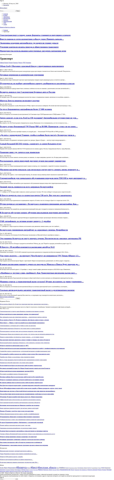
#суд (19, 471)
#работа (8, 471)
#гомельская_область (73, 467)
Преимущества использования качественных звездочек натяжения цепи (33, 51)
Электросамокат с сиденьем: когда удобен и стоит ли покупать (18, 325)
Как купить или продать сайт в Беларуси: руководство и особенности (21, 442)
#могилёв (54, 469)
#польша (108, 469)
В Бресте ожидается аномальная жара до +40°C (14, 345)
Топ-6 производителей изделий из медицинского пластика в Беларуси (20, 402)
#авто (6, 468)
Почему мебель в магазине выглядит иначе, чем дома (15, 425)
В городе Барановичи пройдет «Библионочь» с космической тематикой (21, 422)
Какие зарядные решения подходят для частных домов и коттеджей (19, 408)
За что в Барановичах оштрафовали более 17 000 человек (26, 109)
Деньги (20, 62)
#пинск (100, 469)
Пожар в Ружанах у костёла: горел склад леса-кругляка (17, 411)
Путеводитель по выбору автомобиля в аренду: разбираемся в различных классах (37, 83)
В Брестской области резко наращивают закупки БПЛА (17, 371)
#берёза (28, 467)
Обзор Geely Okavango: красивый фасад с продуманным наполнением (32, 66)
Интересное (6, 18)
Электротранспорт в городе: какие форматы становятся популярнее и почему (35, 35)
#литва (27, 469)
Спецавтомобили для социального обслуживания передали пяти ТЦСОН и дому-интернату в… (43, 178)
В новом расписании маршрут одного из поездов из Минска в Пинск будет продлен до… (40, 264)
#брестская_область (47, 467)
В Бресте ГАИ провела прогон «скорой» (11, 456)
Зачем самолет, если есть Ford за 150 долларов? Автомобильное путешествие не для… (39, 118)
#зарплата (2, 469)
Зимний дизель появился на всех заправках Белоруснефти (26, 187)
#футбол (27, 471)
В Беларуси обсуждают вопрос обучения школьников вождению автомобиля (34, 213)
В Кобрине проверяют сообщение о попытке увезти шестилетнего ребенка (22, 439)
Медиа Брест (3, 8)
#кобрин (12, 469)
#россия (12, 471)
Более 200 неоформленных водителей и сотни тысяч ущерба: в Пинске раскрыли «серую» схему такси (31, 388)
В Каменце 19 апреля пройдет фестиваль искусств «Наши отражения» (21, 397)
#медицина (35, 469)
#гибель (62, 468)
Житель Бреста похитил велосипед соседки (19, 101)
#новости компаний (93, 469)
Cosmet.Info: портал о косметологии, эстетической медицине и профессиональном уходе (25, 351)
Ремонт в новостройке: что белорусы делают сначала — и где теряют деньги (22, 337)
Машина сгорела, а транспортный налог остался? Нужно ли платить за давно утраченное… (42, 282)
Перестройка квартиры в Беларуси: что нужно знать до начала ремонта (20, 328)
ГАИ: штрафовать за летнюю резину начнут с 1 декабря (25, 221)
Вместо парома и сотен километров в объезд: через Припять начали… (32, 39)
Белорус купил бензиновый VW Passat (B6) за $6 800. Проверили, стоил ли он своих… (39, 126)
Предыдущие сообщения (7, 296)
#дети (103, 467)
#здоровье (8, 469)
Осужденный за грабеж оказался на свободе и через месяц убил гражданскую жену (25, 354)
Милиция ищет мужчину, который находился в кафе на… (16, 451)
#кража (23, 469)
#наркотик (77, 469)
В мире (5, 15)
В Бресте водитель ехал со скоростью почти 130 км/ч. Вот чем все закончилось (36, 195)
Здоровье (28, 62)
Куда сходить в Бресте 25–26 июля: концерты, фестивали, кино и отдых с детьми (24, 320)
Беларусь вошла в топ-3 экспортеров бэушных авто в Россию (27, 92)
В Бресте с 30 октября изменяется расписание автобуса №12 (27, 247)
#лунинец (31, 469)
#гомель (67, 467)
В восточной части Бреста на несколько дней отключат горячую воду (21, 365)
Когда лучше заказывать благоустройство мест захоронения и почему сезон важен (23, 360)
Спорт (5, 24)
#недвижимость (83, 469)
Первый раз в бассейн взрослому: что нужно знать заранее (16, 362)
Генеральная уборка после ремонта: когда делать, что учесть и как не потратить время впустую (27, 334)
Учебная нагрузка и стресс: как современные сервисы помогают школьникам (22, 419)
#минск (40, 469)
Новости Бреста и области (7, 27)
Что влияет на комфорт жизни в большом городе (14, 374)
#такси (23, 471)
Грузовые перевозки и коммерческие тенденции (22, 75)
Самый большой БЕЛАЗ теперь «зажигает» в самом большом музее (30, 144)
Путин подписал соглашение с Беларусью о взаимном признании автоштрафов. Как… (39, 204)
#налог (72, 469)
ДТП (4, 23)
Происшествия (7, 21)
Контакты (6, 5)
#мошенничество (65, 469)
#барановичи (12, 468)
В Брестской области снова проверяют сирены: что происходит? (19, 314)
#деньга (99, 467)
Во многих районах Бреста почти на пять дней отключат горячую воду (21, 382)
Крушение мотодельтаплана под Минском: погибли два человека (19, 405)
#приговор (2, 471)
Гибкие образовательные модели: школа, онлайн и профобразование (19, 414)
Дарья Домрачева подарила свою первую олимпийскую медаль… (18, 454)
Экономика (6, 17)
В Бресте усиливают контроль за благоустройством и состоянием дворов (22, 379)
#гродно (89, 467)
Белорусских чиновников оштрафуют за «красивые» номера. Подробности (34, 230)
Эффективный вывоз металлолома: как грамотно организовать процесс (20, 399)
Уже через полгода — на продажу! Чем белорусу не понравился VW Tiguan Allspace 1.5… (40, 256)
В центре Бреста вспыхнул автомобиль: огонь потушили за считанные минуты (24, 431)
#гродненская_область (82, 467)
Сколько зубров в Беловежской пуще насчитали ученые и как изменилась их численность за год (27, 434)
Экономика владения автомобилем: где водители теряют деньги (29, 43)
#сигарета (16, 471)
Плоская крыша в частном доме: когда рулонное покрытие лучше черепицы (21, 331)
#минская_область (47, 469)
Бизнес (6, 62)
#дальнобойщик (94, 467)
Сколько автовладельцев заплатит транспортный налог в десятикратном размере (37, 290)
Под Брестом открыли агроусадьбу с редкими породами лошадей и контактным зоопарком (27, 385)
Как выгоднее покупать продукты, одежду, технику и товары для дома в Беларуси (25, 340)
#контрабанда (18, 469)
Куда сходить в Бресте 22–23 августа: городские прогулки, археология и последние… (24, 304)
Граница (5, 20)
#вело (57, 467)
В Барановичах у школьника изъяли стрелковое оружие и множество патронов (24, 445)
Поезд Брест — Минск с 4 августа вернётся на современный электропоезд (22, 322)
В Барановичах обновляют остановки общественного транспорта (20, 416)
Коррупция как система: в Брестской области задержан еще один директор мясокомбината (27, 391)
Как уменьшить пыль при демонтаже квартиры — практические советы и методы (23, 317)
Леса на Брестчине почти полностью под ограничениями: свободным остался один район (27, 394)
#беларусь (21, 467)
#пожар (104, 469)
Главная (5, 14)
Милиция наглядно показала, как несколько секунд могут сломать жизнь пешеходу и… (40, 169)
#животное (107, 467)
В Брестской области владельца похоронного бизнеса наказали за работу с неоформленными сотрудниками (32, 348)
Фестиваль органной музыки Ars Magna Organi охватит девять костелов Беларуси (25, 368)
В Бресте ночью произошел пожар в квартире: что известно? (18, 436)
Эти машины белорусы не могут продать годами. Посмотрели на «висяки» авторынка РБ (40, 238)
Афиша (2, 62)
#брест (34, 467)
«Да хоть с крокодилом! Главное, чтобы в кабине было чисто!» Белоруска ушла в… (38, 135)
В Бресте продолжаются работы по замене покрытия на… (16, 459)
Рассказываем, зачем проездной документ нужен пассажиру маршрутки (33, 161)
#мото (58, 469)
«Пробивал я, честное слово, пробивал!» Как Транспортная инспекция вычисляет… (38, 273)
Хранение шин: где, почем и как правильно (20, 152)
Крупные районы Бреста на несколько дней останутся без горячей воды (22, 377)
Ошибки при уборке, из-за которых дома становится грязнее (17, 357)
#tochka (2, 467)
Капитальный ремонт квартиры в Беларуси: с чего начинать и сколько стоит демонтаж (24, 342)
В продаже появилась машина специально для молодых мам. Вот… (19, 462)
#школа (31, 471)
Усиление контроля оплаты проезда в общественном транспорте (29, 47)
